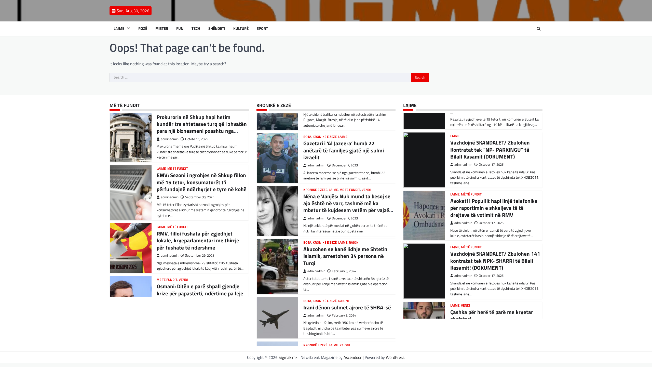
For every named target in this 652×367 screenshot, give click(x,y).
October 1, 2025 (196, 139)
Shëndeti (216, 28)
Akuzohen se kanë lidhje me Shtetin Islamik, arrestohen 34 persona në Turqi (345, 256)
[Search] (538, 29)
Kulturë (241, 28)
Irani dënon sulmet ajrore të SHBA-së (347, 307)
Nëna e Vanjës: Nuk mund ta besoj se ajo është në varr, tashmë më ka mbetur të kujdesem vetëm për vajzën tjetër (347, 206)
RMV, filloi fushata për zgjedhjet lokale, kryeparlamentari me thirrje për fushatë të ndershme (198, 240)
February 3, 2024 (344, 271)
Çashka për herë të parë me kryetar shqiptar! (491, 315)
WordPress (395, 357)
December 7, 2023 (345, 165)
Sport (262, 28)
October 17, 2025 (491, 164)
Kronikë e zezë (325, 137)
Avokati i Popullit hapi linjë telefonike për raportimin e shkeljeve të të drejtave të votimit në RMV (493, 208)
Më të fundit (177, 169)
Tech (196, 28)
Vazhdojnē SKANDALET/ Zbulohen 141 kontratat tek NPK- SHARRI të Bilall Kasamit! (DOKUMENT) (495, 261)
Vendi (183, 280)
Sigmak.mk (288, 357)
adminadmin (170, 139)
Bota (307, 137)
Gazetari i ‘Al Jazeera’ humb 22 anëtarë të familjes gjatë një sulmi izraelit (343, 150)
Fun (179, 28)
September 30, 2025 (199, 197)
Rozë (142, 28)
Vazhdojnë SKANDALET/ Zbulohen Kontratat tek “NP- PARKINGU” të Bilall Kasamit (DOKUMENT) (490, 149)
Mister (161, 28)
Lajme (119, 28)
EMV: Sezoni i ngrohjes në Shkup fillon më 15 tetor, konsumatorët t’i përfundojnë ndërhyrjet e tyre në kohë (202, 182)
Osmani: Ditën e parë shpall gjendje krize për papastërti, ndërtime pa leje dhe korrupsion (200, 293)
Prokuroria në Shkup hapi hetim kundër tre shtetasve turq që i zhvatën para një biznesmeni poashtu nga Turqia (202, 127)
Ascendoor (353, 357)
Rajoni (354, 242)
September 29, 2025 (199, 255)
